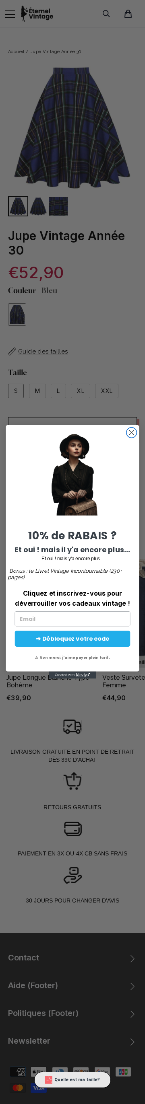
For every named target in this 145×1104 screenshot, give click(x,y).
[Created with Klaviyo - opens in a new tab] (72, 675)
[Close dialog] (131, 433)
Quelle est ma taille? (77, 1079)
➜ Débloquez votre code (72, 639)
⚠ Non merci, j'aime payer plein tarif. (72, 657)
